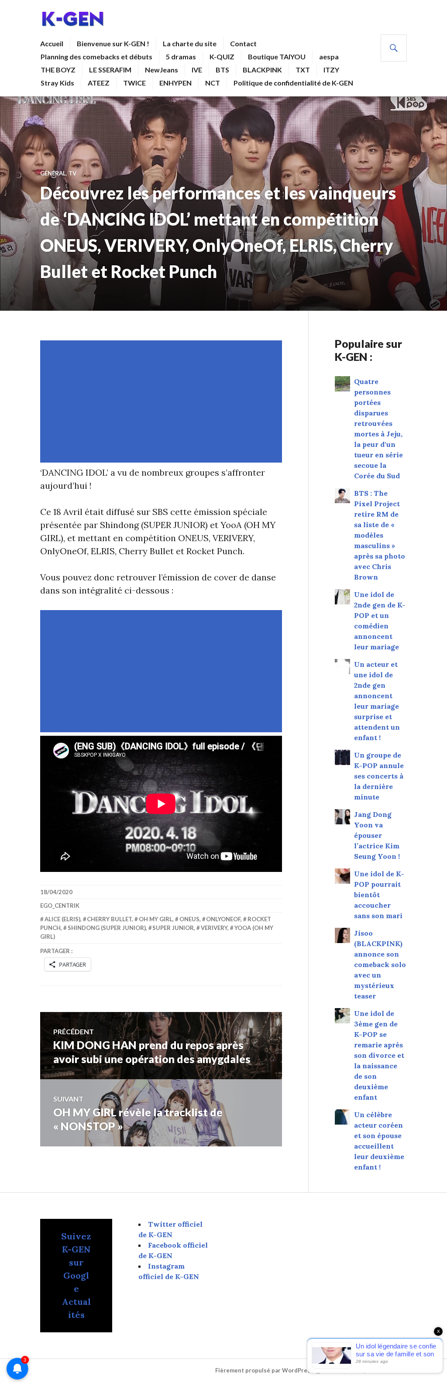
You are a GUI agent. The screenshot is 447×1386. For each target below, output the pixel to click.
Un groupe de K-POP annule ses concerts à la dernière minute (379, 776)
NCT (212, 83)
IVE (197, 69)
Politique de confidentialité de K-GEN (293, 83)
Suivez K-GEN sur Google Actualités (76, 1275)
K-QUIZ (222, 56)
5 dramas (181, 56)
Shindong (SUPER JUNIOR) (107, 927)
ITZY (331, 69)
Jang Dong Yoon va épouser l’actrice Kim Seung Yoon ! (377, 835)
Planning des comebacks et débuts (96, 56)
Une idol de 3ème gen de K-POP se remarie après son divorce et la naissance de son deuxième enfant (379, 1055)
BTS (222, 69)
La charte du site (190, 43)
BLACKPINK (262, 69)
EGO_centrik (59, 905)
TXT (303, 69)
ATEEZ (99, 83)
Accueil (51, 43)
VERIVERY (214, 927)
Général (53, 173)
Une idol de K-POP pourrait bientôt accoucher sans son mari (379, 894)
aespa (329, 56)
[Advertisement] (163, 401)
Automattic (390, 1370)
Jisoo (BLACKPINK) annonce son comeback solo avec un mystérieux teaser (380, 964)
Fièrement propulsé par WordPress (264, 1370)
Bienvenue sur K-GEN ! (113, 43)
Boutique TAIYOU (277, 56)
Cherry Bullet (109, 919)
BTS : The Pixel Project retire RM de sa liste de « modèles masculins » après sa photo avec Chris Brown (379, 535)
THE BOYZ (58, 69)
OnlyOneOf (223, 919)
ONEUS (189, 919)
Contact (243, 43)
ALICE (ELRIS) (62, 919)
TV (72, 173)
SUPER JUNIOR (173, 927)
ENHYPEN (175, 83)
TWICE (134, 83)
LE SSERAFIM (110, 69)
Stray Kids (57, 83)
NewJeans (161, 69)
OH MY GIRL (155, 919)
